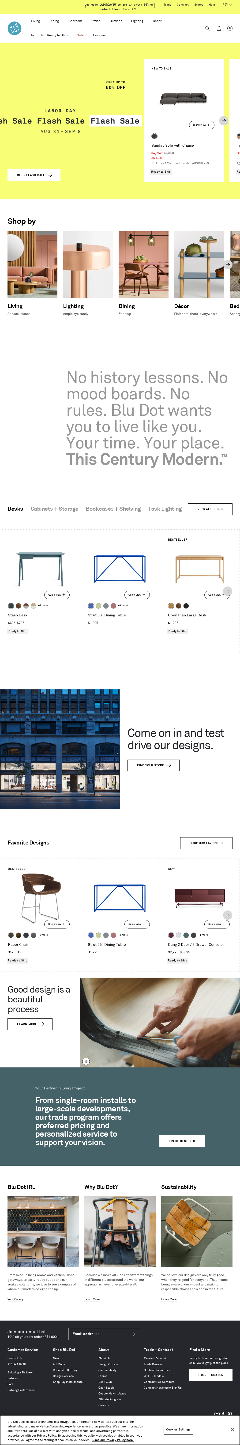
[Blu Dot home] (15, 28)
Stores (198, 5)
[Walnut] (18, 606)
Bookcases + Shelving (113, 509)
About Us (104, 1358)
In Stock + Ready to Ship (49, 35)
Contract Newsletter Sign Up (163, 1388)
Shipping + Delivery (20, 1372)
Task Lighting (165, 509)
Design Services (63, 1376)
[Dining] (54, 21)
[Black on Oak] (186, 606)
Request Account (155, 1358)
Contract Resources (157, 1370)
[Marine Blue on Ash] (11, 606)
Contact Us (15, 1358)
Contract (183, 5)
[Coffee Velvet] (11, 935)
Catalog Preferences (21, 1390)
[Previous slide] (85, 7)
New (56, 1358)
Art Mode (59, 1364)
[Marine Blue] (186, 935)
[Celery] (98, 606)
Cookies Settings (178, 1429)
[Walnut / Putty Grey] (26, 606)
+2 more (43, 605)
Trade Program (154, 1364)
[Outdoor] (116, 21)
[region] (120, 1430)
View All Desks (210, 509)
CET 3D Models (154, 1376)
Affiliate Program (109, 1399)
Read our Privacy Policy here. (113, 1440)
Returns (13, 1378)
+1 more (203, 935)
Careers (103, 1405)
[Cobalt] (91, 606)
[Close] (232, 1430)
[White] (179, 935)
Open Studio (106, 1388)
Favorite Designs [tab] (28, 842)
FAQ (10, 1384)
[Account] (219, 28)
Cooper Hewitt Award (112, 1393)
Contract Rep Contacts (159, 1382)
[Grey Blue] (106, 606)
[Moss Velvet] (18, 935)
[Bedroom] (75, 21)
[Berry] (113, 606)
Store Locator (211, 1375)
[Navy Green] (194, 935)
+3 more (123, 605)
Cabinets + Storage (54, 509)
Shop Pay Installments (67, 1382)
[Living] (35, 21)
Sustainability (107, 1370)
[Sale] (80, 35)
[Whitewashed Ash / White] (33, 606)
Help (212, 5)
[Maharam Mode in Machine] (26, 935)
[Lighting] (137, 21)
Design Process (108, 1364)
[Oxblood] (171, 935)
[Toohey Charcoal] (33, 935)
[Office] (95, 21)
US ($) (226, 5)
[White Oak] (171, 606)
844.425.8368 (17, 1364)
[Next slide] (154, 7)
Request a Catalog (65, 1370)
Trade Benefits (182, 1141)
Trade (167, 5)
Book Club (105, 1382)
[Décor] (157, 21)
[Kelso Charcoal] (154, 136)
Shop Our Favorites (206, 843)
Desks (15, 509)
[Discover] (99, 35)
